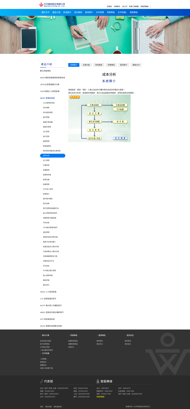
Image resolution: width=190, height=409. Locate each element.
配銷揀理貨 (47, 146)
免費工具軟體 (133, 6)
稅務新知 (43, 362)
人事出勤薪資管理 (46, 350)
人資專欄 (43, 359)
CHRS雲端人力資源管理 (49, 91)
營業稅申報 (47, 175)
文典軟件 (117, 6)
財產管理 (46, 184)
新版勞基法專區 (45, 341)
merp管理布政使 (49, 103)
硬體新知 (43, 365)
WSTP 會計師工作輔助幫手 (51, 306)
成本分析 (46, 155)
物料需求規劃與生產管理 (51, 151)
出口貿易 (46, 131)
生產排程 (46, 165)
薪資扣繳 (46, 179)
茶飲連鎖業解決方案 (50, 256)
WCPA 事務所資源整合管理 (51, 326)
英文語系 (46, 266)
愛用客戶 (89, 12)
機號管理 (46, 141)
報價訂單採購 (48, 122)
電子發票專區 (45, 344)
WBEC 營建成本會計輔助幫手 (52, 312)
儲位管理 (46, 232)
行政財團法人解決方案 (51, 251)
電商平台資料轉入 (49, 242)
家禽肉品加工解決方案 (51, 246)
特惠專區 (111, 12)
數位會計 (46, 285)
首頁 (41, 407)
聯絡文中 (136, 65)
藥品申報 (46, 280)
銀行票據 (46, 117)
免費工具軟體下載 (46, 368)
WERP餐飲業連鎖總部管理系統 (52, 78)
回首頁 (109, 6)
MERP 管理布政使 (47, 98)
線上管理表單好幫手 (50, 213)
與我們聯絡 (144, 6)
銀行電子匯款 (48, 199)
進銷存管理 (47, 127)
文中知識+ (122, 12)
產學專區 (99, 341)
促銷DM (71, 347)
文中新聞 (100, 12)
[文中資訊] (52, 4)
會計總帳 (46, 107)
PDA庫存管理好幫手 (50, 227)
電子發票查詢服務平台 (51, 208)
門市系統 (46, 223)
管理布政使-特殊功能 (50, 237)
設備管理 (46, 170)
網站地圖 (48, 407)
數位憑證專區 (45, 71)
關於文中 (45, 12)
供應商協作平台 (48, 261)
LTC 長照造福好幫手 (48, 299)
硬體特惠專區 (73, 344)
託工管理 (46, 160)
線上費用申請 (48, 275)
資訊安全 (99, 344)
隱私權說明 (58, 407)
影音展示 (67, 12)
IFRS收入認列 (48, 189)
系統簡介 (73, 65)
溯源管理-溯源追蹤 (49, 218)
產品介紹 (56, 12)
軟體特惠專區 (73, 341)
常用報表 (98, 65)
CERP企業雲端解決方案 (49, 85)
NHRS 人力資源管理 (48, 292)
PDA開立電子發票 (49, 270)
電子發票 (46, 203)
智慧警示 (46, 194)
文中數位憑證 (45, 347)
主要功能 (86, 65)
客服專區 (134, 12)
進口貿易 (46, 136)
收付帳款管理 (48, 112)
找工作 (124, 6)
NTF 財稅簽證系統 (47, 319)
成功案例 (78, 12)
